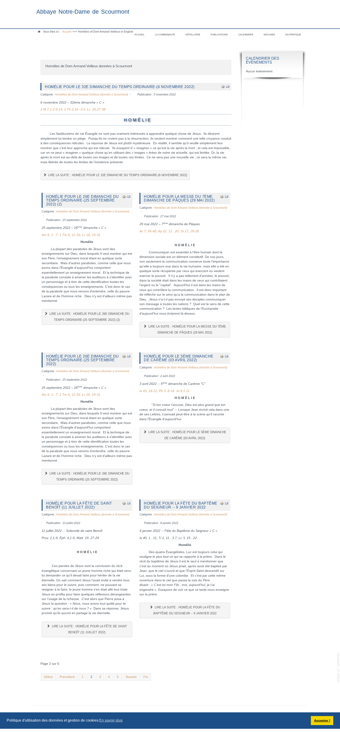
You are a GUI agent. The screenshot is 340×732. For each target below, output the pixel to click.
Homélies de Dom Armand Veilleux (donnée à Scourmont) (91, 94)
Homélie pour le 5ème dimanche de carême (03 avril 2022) (178, 358)
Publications (219, 34)
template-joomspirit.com (338, 667)
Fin (145, 677)
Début (48, 677)
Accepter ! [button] (322, 720)
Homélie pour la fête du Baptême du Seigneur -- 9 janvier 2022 (180, 505)
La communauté (165, 34)
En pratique (293, 34)
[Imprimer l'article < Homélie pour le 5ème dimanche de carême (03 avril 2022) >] (222, 356)
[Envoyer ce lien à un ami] (227, 86)
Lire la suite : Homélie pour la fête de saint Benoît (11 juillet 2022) (89, 629)
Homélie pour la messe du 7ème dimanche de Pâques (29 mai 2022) (179, 198)
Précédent (67, 677)
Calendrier (245, 34)
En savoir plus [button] (111, 720)
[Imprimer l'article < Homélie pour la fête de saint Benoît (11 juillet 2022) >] (124, 503)
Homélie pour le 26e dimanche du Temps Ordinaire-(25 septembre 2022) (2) (82, 200)
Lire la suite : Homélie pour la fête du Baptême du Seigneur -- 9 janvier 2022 (186, 610)
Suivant (131, 677)
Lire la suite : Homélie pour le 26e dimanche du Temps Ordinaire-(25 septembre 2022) (89, 476)
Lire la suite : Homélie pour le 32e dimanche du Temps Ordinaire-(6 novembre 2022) (117, 175)
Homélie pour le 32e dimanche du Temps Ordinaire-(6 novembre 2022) (120, 87)
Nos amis (269, 34)
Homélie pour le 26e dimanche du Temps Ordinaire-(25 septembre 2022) (82, 360)
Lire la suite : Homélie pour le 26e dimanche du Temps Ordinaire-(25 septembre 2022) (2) (89, 317)
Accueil (139, 34)
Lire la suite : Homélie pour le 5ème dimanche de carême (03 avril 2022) (187, 435)
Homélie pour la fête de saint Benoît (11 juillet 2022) (79, 505)
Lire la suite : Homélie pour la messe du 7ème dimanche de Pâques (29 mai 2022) (187, 329)
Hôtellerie (192, 34)
